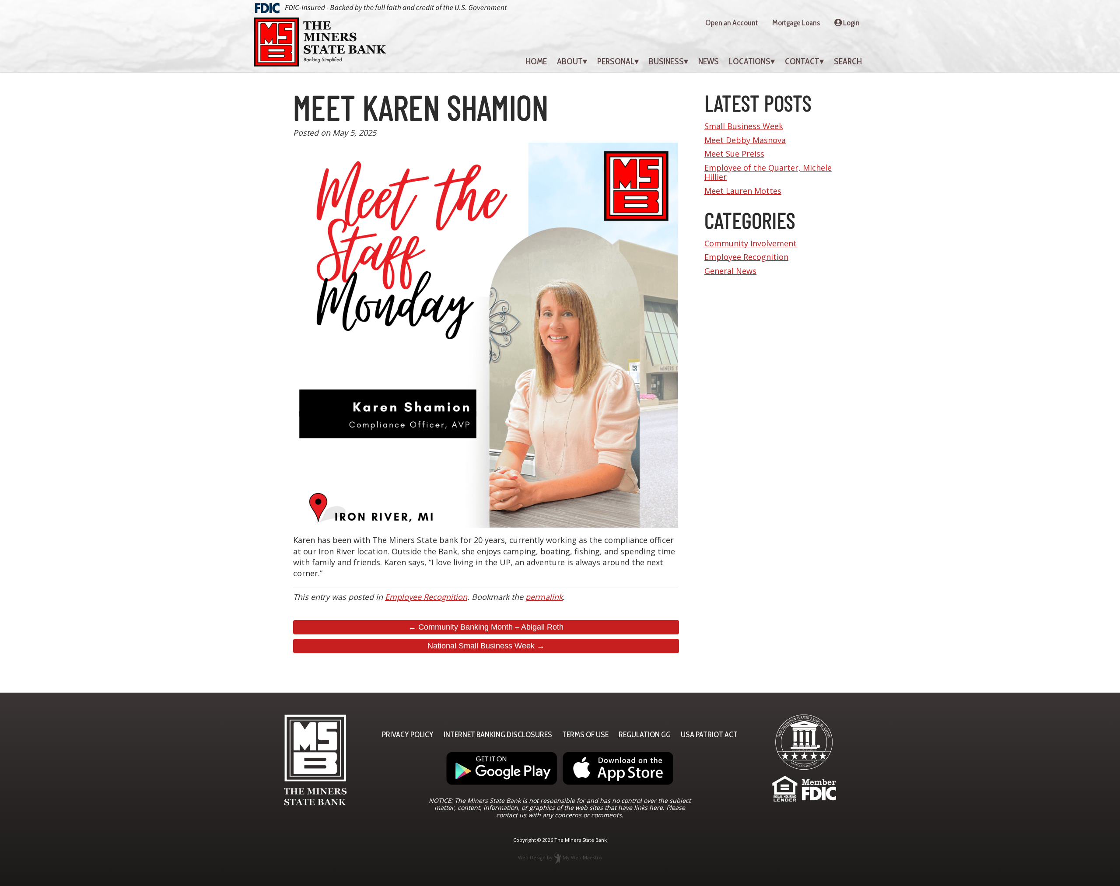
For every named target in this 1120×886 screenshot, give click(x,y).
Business (666, 61)
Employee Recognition (426, 597)
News (708, 61)
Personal (615, 61)
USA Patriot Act (709, 734)
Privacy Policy (408, 734)
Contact (802, 61)
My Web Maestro (582, 857)
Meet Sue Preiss (734, 153)
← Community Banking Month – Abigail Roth (486, 627)
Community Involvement (750, 243)
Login (851, 23)
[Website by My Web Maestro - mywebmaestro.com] (557, 857)
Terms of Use (585, 734)
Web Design (532, 857)
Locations (749, 61)
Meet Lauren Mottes (742, 191)
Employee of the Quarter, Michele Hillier (768, 172)
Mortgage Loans (796, 23)
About (570, 61)
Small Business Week (743, 126)
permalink (544, 597)
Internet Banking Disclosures (498, 734)
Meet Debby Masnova (745, 140)
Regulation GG (645, 734)
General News (730, 271)
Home (536, 61)
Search (848, 61)
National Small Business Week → (486, 645)
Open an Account (731, 23)
